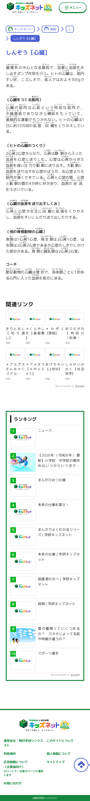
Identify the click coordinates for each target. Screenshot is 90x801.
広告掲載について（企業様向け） (23, 768)
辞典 (53, 29)
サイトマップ (56, 762)
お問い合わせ (13, 783)
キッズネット (23, 29)
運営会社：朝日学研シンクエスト (23, 743)
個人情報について (59, 753)
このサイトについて (60, 741)
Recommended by (64, 386)
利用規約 (10, 753)
